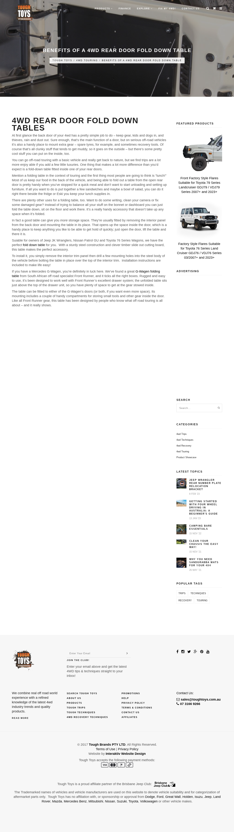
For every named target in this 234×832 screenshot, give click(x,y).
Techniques (198, 593)
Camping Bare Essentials (200, 527)
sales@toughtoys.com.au (201, 699)
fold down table (34, 245)
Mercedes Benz (75, 801)
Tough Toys (62, 60)
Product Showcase (186, 457)
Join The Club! (78, 660)
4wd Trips (181, 434)
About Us (74, 698)
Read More (20, 718)
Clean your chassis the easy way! (203, 544)
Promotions (131, 693)
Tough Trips (76, 707)
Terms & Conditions (137, 707)
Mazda (57, 801)
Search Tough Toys (82, 693)
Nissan (110, 801)
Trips (182, 593)
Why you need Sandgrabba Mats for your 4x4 (204, 562)
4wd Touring (87, 60)
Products (74, 703)
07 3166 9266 (190, 704)
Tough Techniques (81, 712)
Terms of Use (105, 749)
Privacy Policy (133, 703)
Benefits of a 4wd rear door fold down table (142, 60)
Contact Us (191, 8)
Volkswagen (149, 801)
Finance (125, 8)
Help (125, 698)
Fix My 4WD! (167, 8)
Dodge (150, 797)
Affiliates (129, 717)
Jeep (208, 797)
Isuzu (199, 797)
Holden (187, 797)
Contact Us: (185, 693)
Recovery (185, 600)
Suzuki (122, 801)
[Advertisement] (199, 333)
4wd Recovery (183, 445)
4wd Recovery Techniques (87, 717)
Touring (202, 600)
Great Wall (173, 797)
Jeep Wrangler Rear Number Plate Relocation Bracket (205, 485)
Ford (160, 797)
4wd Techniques (184, 439)
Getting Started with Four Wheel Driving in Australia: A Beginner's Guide (203, 507)
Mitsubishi (95, 801)
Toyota (133, 801)
